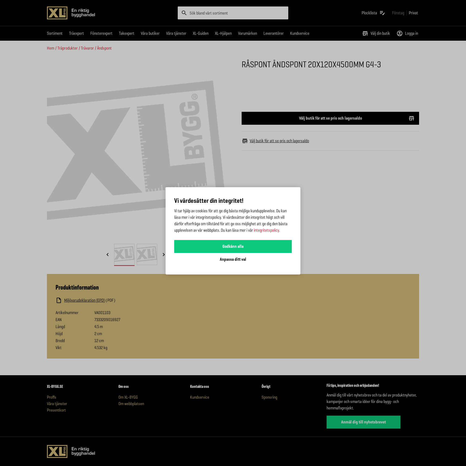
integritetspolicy (266, 230)
